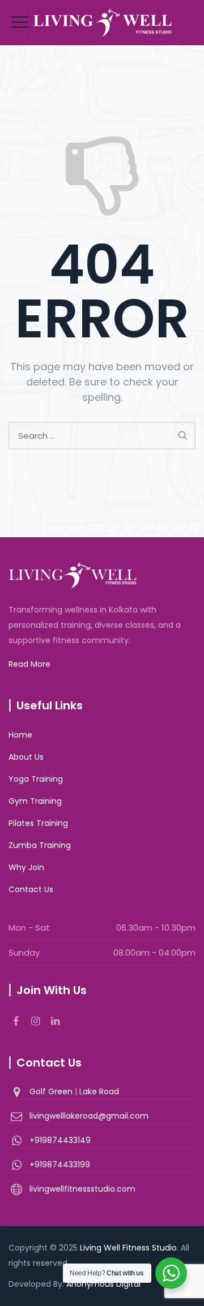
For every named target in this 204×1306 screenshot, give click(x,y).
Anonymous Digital (103, 1284)
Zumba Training (39, 845)
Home (20, 734)
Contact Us (30, 889)
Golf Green (52, 1091)
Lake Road (99, 1091)
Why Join (26, 867)
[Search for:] (102, 435)
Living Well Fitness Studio (128, 1247)
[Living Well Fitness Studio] (102, 22)
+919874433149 (60, 1140)
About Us (26, 757)
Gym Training (35, 801)
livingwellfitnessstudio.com (82, 1188)
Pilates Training (38, 823)
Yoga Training (35, 779)
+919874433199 (59, 1164)
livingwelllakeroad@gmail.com (88, 1115)
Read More (29, 664)
